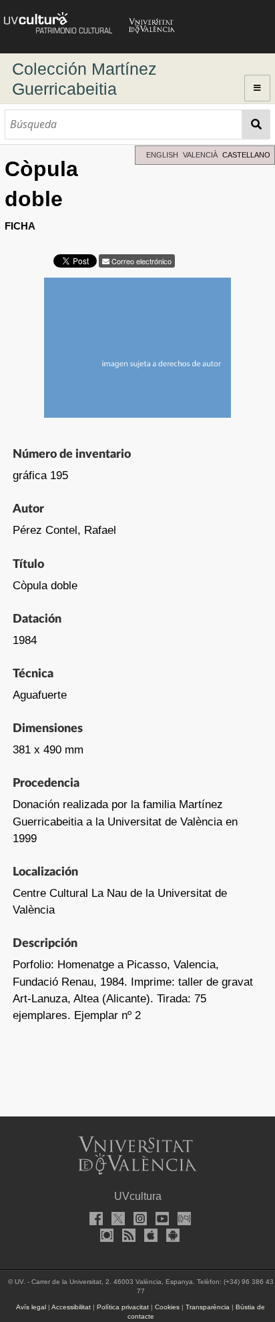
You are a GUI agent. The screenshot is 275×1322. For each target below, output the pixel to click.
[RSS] (127, 1237)
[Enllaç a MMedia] (105, 1237)
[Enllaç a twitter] (115, 1220)
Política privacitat (123, 1307)
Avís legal (31, 1307)
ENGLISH (162, 155)
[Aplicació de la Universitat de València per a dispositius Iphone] (149, 1237)
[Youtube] (160, 1220)
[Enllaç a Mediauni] (182, 1220)
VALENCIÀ (200, 155)
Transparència (208, 1307)
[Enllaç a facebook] (93, 1220)
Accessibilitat (71, 1307)
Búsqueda (256, 124)
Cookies (167, 1307)
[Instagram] (137, 1220)
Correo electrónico (140, 261)
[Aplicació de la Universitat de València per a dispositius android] (171, 1237)
